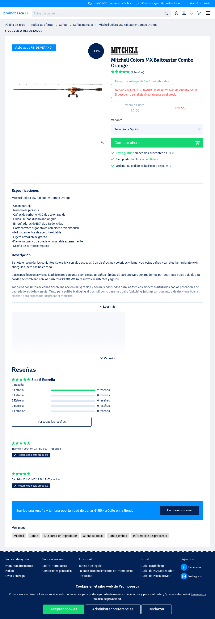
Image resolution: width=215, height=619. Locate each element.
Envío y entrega (15, 576)
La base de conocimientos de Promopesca (106, 570)
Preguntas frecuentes (19, 565)
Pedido (9, 570)
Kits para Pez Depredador (60, 535)
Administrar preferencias (113, 609)
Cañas (63, 24)
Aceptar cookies (63, 609)
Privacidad (85, 576)
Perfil (184, 13)
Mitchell (19, 535)
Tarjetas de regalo (90, 565)
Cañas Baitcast (83, 24)
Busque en (167, 14)
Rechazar (156, 609)
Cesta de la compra (199, 13)
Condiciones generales (57, 570)
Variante (116, 120)
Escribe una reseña (179, 510)
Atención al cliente (199, 3)
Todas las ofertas (42, 24)
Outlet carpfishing (152, 565)
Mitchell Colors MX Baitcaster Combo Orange (128, 24)
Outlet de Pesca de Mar (155, 576)
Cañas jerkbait (118, 535)
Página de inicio (15, 24)
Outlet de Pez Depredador (157, 570)
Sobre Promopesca (54, 565)
